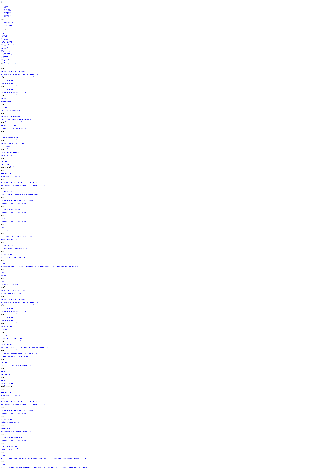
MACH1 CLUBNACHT (7, 383)
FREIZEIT (3, 48)
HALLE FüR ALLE (6, 100)
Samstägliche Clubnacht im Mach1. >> (11, 385)
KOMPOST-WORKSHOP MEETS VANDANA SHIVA (16, 119)
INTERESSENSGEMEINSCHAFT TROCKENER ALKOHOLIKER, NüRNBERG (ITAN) (26, 347)
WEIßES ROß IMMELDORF (9, 337)
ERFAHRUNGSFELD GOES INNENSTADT (13, 92)
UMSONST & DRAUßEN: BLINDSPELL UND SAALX (16, 365)
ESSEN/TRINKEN (6, 53)
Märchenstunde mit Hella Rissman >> (11, 422)
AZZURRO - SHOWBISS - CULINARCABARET (15, 356)
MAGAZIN (7, 9)
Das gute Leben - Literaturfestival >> (10, 176)
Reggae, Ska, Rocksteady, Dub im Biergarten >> (14, 248)
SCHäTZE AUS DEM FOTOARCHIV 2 (12, 256)
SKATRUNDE (5, 211)
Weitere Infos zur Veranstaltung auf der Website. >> (14, 85)
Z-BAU (3, 109)
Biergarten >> (4, 230)
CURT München (8, 25)
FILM (2, 57)
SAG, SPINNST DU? (6, 421)
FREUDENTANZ (6, 374)
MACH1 (3, 382)
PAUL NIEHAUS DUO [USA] (9, 448)
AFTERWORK (5, 145)
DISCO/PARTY (5, 35)
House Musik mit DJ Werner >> (9, 130)
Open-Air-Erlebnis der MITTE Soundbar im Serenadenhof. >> (17, 431)
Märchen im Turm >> (6, 157)
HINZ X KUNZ (5, 281)
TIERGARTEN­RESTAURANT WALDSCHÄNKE (15, 355)
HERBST (3, 265)
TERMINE (7, 13)
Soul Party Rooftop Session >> (9, 239)
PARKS (3, 127)
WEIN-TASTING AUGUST (8, 146)
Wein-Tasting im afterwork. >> (9, 148)
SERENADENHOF (6, 428)
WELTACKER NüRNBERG (8, 118)
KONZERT (4, 36)
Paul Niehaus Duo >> (6, 449)
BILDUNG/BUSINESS (7, 54)
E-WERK (3, 263)
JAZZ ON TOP (5, 164)
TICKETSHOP (8, 15)
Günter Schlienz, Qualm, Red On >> (10, 166)
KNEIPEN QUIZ (5, 60)
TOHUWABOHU (5, 283)
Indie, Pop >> (4, 275)
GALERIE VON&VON (7, 191)
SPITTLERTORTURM (7, 154)
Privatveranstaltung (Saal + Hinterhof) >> (12, 340)
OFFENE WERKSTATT (7, 101)
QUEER (3, 62)
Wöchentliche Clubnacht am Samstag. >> (12, 376)
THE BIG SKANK (6, 247)
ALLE (2, 33)
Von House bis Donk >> (7, 112)
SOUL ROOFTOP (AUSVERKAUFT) (11, 238)
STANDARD (4, 335)
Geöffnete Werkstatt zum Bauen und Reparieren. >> (14, 103)
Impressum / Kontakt (9, 22)
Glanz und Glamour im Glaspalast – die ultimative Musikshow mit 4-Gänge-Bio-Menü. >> (25, 358)
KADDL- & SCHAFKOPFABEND (10, 137)
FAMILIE (3, 50)
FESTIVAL (4, 38)
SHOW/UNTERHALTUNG (8, 44)
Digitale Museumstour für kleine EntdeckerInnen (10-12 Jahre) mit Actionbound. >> (23, 76)
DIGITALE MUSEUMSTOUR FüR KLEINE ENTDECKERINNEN (19, 74)
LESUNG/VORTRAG (7, 42)
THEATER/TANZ (6, 39)
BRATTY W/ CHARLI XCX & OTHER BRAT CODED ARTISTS (19, 274)
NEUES (6, 7)
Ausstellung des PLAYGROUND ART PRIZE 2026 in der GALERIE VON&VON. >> (24, 194)
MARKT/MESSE (5, 51)
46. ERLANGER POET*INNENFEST (11, 175)
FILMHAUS (4, 163)
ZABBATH (4, 329)
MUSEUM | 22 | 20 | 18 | (7, 254)
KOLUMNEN (8, 10)
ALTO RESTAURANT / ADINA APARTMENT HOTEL (16, 236)
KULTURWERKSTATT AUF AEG (10, 136)
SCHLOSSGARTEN (6, 173)
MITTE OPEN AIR (6, 430)
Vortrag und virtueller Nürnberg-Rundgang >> (13, 257)
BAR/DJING (4, 56)
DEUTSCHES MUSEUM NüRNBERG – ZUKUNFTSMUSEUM (19, 73)
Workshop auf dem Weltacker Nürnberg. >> (12, 121)
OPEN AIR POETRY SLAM (8, 466)
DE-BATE (3, 457)
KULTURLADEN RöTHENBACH (10, 209)
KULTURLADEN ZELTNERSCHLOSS (12, 437)
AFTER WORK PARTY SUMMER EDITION (13, 128)
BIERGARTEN (5, 229)
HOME (6, 6)
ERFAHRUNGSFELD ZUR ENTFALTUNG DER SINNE (17, 82)
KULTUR (3, 45)
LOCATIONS (8, 12)
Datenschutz (7, 24)
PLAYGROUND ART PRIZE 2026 (10, 193)
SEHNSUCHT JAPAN (7, 155)
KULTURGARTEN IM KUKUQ (10, 245)
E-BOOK (6, 16)
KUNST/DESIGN (6, 47)
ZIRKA (3, 91)
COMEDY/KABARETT (7, 41)
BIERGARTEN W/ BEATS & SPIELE (11, 110)
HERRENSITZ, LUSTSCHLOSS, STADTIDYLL (14, 439)
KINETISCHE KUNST (7, 83)
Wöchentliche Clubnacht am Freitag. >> (11, 284)
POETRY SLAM (5, 59)
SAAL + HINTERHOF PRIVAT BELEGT (12, 338)
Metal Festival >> (5, 331)
